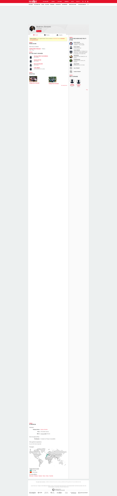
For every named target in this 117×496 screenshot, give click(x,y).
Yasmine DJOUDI (37, 60)
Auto (72, 1)
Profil (36, 35)
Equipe (39, 485)
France (44, 475)
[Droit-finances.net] (52, 493)
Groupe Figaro (57, 486)
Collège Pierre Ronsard (35, 48)
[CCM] (40, 493)
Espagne (40, 475)
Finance (66, 1)
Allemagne (31, 475)
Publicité (48, 485)
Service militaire (72, 4)
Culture (60, 1)
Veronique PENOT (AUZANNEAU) (41, 56)
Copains (60, 35)
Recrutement (64, 485)
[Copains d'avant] (59, 493)
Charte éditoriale (44, 485)
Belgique (36, 475)
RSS (60, 485)
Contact (52, 485)
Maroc (47, 475)
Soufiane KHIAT (79, 85)
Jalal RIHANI (76, 55)
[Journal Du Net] (46, 493)
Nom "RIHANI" (77, 68)
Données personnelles (70, 485)
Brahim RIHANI (77, 42)
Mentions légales (51, 486)
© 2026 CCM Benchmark (64, 486)
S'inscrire (31, 4)
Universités (58, 4)
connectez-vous (56, 38)
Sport (53, 1)
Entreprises (64, 4)
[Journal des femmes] (32, 493)
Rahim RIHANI (77, 46)
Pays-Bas (51, 475)
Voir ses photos (64, 85)
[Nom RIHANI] (71, 68)
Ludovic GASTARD (72, 85)
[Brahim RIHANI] (32, 29)
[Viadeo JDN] (66, 493)
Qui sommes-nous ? (34, 485)
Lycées (42, 4)
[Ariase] (73, 492)
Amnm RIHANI (77, 50)
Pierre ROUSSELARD (38, 63)
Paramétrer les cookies (78, 485)
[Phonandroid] (83, 493)
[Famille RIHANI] (71, 71)
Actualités (45, 1)
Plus (77, 1)
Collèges (47, 4)
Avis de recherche (82, 4)
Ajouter (39, 31)
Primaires (52, 4)
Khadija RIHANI (77, 59)
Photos (47, 35)
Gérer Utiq (84, 485)
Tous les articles (56, 485)
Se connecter (37, 4)
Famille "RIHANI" (77, 71)
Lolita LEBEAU (37, 67)
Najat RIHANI (76, 63)
